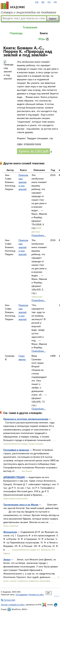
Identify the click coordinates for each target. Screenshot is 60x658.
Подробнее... (39, 235)
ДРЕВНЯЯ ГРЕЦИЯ (14, 477)
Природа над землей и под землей (23, 182)
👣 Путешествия (8, 600)
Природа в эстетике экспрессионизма (25, 419)
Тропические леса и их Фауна (20, 504)
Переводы (16, 33)
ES (49, 2)
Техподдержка (22, 595)
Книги (44, 33)
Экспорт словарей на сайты (12, 605)
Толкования (30, 27)
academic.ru (13, 5)
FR (55, 2)
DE (43, 2)
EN (36, 2)
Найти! (52, 18)
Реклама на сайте (36, 595)
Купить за (33, 151)
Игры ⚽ (43, 39)
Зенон (6, 559)
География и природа (16, 450)
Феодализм (10, 532)
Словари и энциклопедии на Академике (28, 12)
